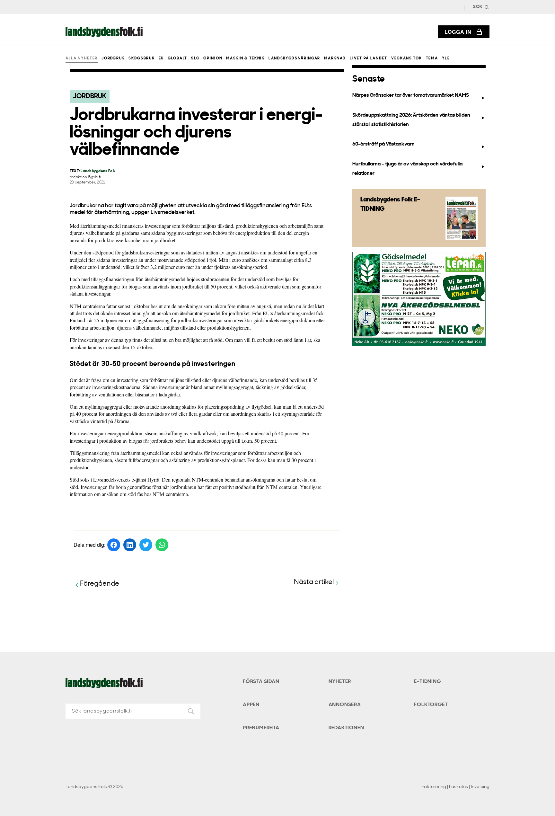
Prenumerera (261, 728)
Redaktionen (346, 728)
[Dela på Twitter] (145, 544)
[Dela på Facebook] (113, 544)
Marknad (335, 58)
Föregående (99, 584)
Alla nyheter (82, 58)
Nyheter (340, 681)
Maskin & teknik (245, 58)
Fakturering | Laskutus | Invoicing (455, 787)
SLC (195, 58)
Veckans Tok (406, 58)
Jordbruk (112, 58)
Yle (446, 58)
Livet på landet (368, 58)
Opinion (212, 58)
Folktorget (431, 704)
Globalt (177, 58)
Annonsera (345, 704)
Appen (251, 704)
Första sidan (261, 681)
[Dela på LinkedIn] (129, 544)
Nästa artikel (314, 582)
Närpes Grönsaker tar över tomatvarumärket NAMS (410, 95)
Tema (432, 58)
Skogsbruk (141, 58)
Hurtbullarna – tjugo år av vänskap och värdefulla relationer (407, 169)
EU (161, 58)
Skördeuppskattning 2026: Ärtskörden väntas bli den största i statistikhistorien (411, 120)
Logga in (458, 31)
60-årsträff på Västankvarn (383, 144)
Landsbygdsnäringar (294, 58)
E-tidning (427, 681)
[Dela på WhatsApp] (161, 544)
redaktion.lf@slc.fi (85, 177)
